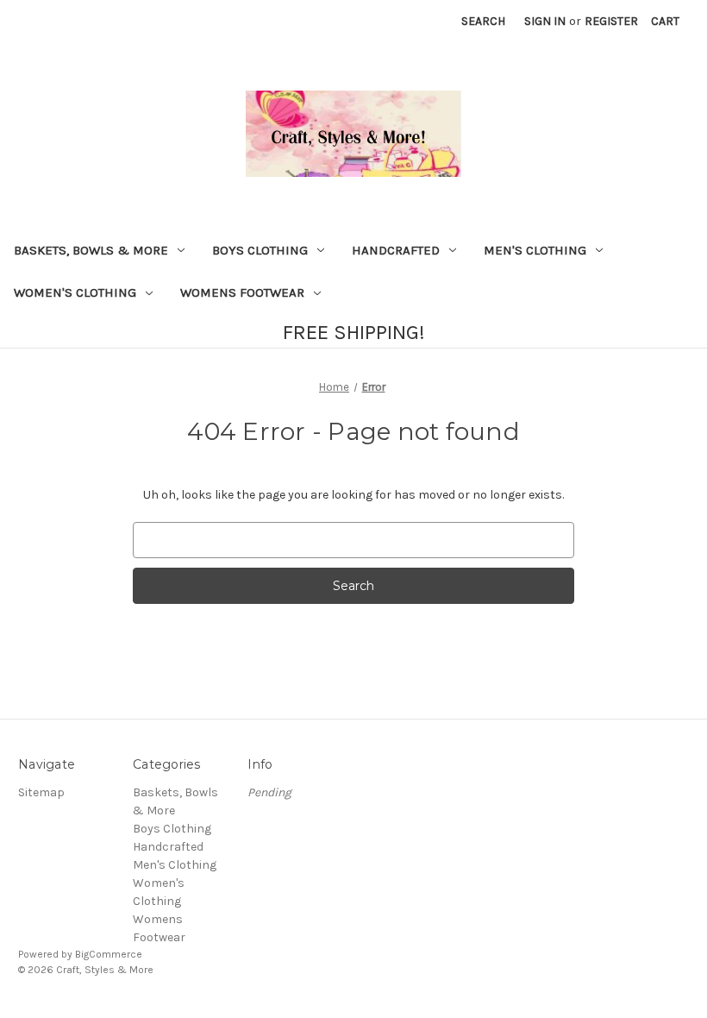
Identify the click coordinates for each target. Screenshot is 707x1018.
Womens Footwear (242, 292)
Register (611, 21)
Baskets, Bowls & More (91, 250)
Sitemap (41, 792)
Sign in (545, 21)
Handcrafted (396, 250)
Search (483, 21)
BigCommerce (108, 954)
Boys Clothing (260, 250)
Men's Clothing (535, 250)
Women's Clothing (75, 292)
